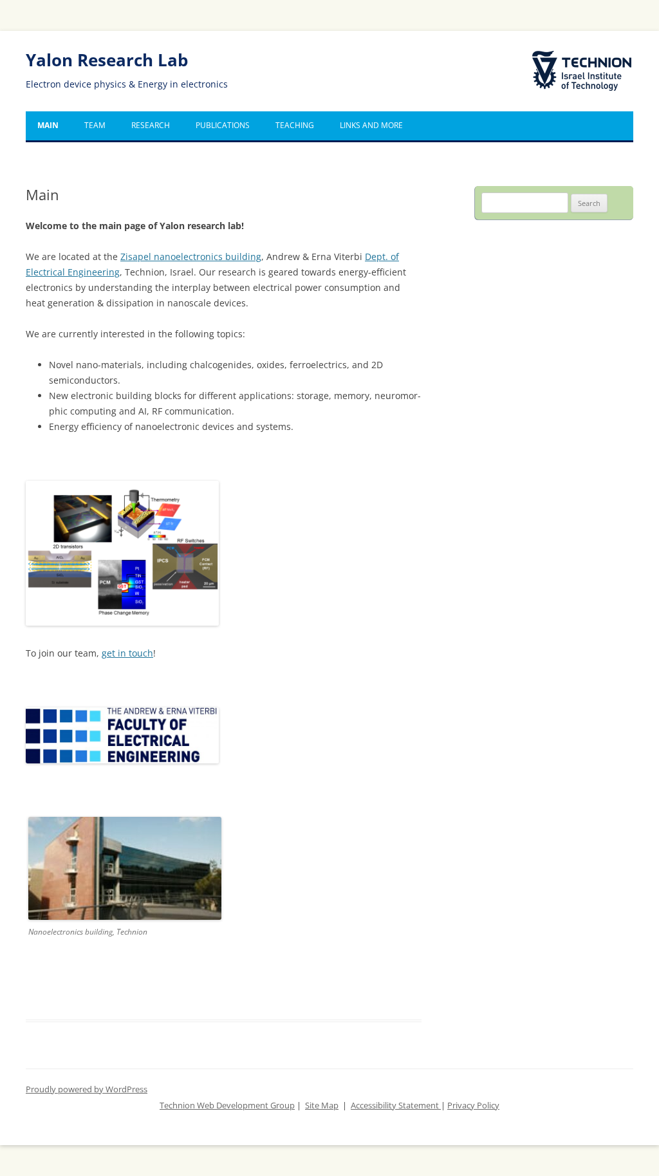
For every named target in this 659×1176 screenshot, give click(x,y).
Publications (223, 125)
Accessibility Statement (396, 1105)
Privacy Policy (473, 1105)
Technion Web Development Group (227, 1105)
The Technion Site (572, 51)
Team (95, 125)
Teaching (294, 125)
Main (48, 125)
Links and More (371, 125)
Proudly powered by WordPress (86, 1089)
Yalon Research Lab (107, 60)
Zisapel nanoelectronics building (190, 256)
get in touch (127, 653)
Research (150, 125)
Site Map (322, 1105)
